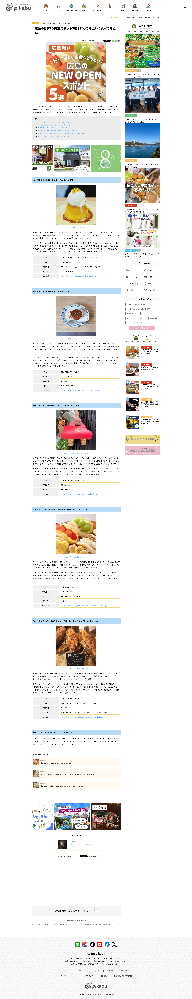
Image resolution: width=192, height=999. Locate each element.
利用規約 (110, 971)
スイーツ (145, 313)
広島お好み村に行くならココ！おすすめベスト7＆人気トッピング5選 (150, 352)
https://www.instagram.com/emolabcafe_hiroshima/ (83, 494)
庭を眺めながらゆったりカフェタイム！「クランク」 (55, 125)
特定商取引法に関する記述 (123, 976)
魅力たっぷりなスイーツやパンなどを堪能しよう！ (54, 136)
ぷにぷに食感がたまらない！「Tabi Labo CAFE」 (54, 122)
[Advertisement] (76, 881)
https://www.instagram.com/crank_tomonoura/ (81, 390)
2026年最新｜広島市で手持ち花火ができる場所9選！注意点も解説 (150, 404)
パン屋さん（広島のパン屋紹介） (139, 309)
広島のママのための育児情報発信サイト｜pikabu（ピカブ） (98, 994)
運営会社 (104, 976)
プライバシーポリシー (68, 976)
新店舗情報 (154, 318)
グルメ (35, 23)
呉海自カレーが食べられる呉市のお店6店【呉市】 (149, 368)
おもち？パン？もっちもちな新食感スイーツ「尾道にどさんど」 (58, 131)
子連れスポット (132, 313)
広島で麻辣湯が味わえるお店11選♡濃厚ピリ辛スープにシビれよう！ (149, 387)
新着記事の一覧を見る (76, 920)
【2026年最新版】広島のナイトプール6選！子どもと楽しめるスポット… (150, 421)
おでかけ (133, 270)
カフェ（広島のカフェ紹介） (137, 304)
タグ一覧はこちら (142, 328)
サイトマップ (88, 976)
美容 (149, 283)
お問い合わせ (125, 971)
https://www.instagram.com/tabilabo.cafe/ (79, 276)
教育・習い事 (134, 283)
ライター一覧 (81, 971)
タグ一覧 (97, 971)
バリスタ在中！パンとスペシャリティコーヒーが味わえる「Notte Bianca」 (62, 134)
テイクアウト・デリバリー (136, 318)
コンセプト (66, 971)
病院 (131, 290)
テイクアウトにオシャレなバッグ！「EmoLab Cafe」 (55, 128)
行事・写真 (151, 290)
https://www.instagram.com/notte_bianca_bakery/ (82, 717)
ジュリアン (74, 841)
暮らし (150, 277)
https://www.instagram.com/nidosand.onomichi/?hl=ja (84, 605)
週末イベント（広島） (135, 322)
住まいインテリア (133, 277)
